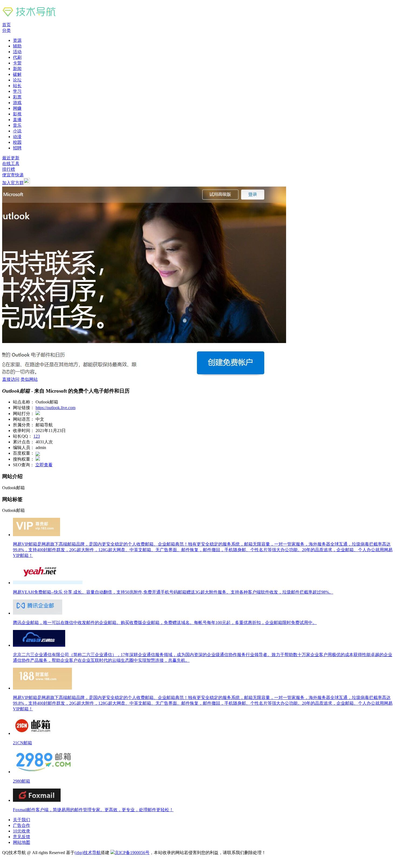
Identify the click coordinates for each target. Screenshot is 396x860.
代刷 (17, 57)
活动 (17, 51)
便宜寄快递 (13, 175)
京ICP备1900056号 (132, 852)
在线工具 (10, 163)
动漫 (17, 136)
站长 (17, 85)
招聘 (17, 148)
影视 (17, 114)
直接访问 (10, 379)
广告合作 (21, 825)
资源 (17, 40)
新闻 (17, 68)
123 (36, 436)
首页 (6, 24)
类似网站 (29, 379)
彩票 (17, 97)
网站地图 (21, 842)
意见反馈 (21, 836)
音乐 (17, 125)
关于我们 (21, 819)
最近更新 (10, 158)
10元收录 (21, 831)
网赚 (17, 108)
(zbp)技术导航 (88, 852)
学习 (17, 91)
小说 (17, 131)
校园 (17, 142)
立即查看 (44, 464)
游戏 (17, 102)
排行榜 (8, 169)
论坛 (17, 80)
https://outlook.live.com (55, 407)
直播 (17, 119)
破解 (17, 74)
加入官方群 (13, 182)
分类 (6, 30)
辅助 (17, 46)
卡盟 (17, 63)
